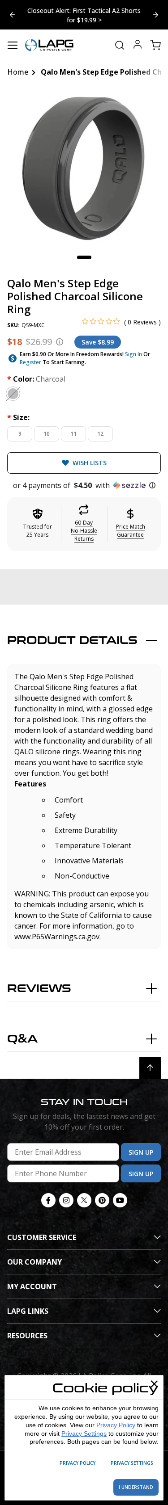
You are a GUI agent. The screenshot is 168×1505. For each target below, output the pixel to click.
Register (30, 362)
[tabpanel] (84, 168)
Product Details (72, 640)
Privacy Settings (84, 1433)
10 (46, 433)
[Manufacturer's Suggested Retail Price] (60, 342)
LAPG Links (27, 1311)
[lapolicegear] (49, 45)
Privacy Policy (115, 1425)
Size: (18, 417)
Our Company (34, 1262)
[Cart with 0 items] (155, 45)
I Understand (136, 1487)
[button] (84, 485)
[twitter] (84, 1200)
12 (100, 433)
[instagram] (66, 1200)
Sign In (133, 354)
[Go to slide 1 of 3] (155, 15)
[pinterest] (102, 1200)
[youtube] (120, 1200)
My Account (32, 1286)
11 (73, 433)
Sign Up (141, 1152)
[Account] (137, 45)
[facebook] (48, 1200)
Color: (36, 379)
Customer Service (41, 1237)
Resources (27, 1336)
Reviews (39, 988)
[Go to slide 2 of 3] (13, 15)
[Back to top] (150, 1068)
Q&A (22, 1039)
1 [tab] (84, 257)
